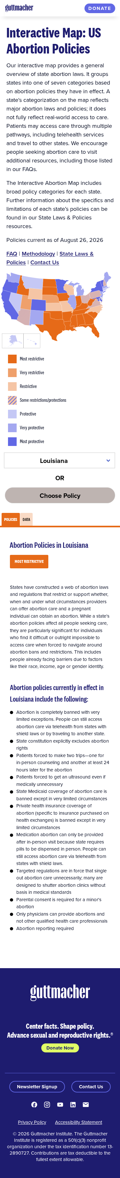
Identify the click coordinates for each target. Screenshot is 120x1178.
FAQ (11, 254)
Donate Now (60, 1047)
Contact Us (44, 262)
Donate (99, 8)
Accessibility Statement (78, 1122)
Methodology (38, 254)
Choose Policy (60, 495)
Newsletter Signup (37, 1086)
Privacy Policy (32, 1122)
